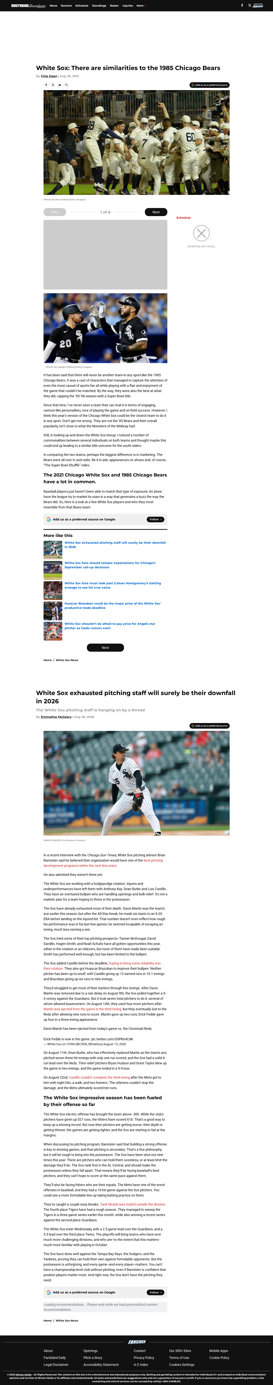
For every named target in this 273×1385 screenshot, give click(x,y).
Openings (90, 1351)
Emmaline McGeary (56, 717)
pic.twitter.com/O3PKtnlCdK (112, 1039)
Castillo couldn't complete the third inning (99, 1077)
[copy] (66, 84)
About (48, 1351)
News (53, 5)
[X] (249, 5)
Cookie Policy (219, 1358)
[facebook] (242, 5)
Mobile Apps (218, 1351)
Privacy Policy (144, 1358)
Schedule (81, 5)
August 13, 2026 (114, 1044)
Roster (114, 5)
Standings (99, 5)
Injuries (128, 5)
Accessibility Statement (101, 1365)
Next (156, 212)
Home (48, 660)
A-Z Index (141, 1365)
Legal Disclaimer (56, 1365)
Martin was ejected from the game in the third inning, (83, 1009)
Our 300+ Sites (180, 1351)
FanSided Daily (55, 1358)
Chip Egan (49, 76)
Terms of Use (179, 1358)
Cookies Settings (181, 1365)
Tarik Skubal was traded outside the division (132, 1204)
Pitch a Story (92, 1358)
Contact (140, 1351)
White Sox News (67, 660)
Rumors (66, 5)
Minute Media (24, 1374)
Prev (54, 212)
